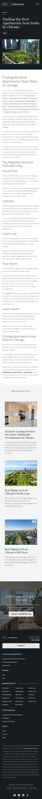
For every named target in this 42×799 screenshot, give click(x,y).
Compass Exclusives (8, 721)
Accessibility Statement (20, 787)
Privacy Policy (33, 787)
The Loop (31, 694)
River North (19, 701)
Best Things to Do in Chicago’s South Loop (17, 492)
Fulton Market (6, 694)
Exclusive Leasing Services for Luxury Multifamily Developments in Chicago (20, 434)
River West (18, 704)
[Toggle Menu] (38, 4)
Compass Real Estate (31, 748)
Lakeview (5, 704)
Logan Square (19, 691)
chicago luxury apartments (12, 372)
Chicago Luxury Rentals (11, 654)
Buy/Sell (5, 670)
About (4, 726)
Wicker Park (32, 701)
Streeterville (32, 691)
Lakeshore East (6, 701)
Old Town (18, 694)
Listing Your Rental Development (12, 715)
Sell (3, 678)
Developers (5, 718)
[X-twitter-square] (19, 795)
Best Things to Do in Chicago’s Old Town (16, 550)
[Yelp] (27, 795)
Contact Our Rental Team (21, 614)
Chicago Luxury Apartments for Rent (13, 659)
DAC (4, 33)
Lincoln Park (19, 688)
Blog (3, 737)
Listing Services (8, 710)
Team (4, 731)
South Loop (32, 688)
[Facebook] (14, 795)
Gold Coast (5, 698)
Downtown (5, 691)
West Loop (32, 698)
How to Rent (6, 665)
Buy (3, 675)
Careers (4, 734)
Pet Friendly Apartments (9, 662)
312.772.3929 (35, 640)
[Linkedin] (23, 795)
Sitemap (8, 787)
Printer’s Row (19, 698)
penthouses (28, 372)
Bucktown (5, 688)
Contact (21, 646)
